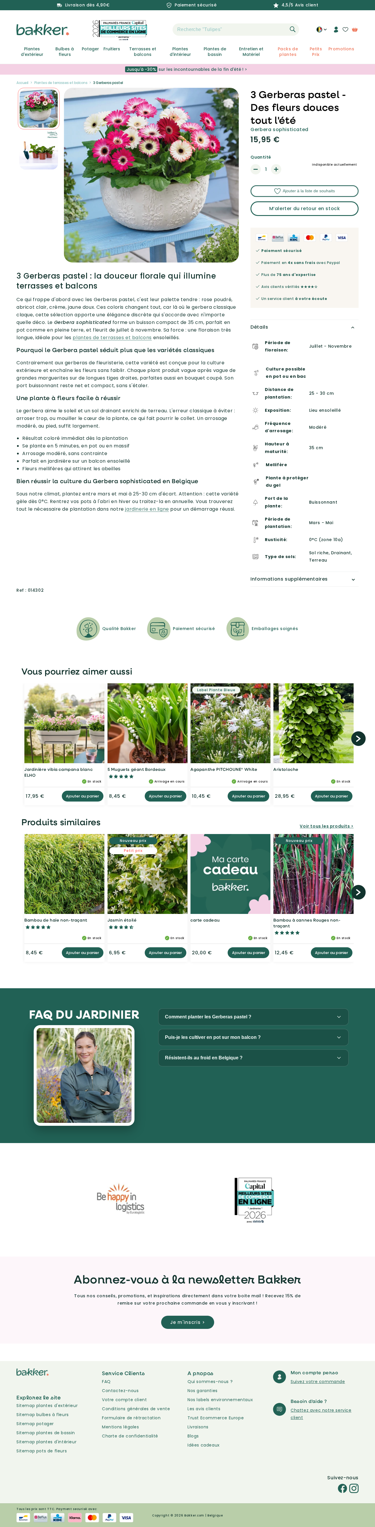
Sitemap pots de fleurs (41, 1451)
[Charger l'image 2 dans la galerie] (38, 108)
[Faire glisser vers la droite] (358, 738)
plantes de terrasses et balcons (112, 337)
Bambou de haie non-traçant (55, 920)
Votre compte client (124, 1400)
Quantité (260, 157)
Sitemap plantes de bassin (45, 1433)
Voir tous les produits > (326, 826)
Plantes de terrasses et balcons (61, 82)
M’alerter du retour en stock (304, 208)
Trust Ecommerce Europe (216, 1418)
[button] (162, 29)
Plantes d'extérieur (32, 51)
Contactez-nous (120, 1391)
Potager (90, 49)
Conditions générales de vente (136, 1409)
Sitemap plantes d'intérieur (46, 1442)
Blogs (193, 1436)
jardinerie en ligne (147, 509)
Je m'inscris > (187, 1322)
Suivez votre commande (318, 1381)
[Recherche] (292, 29)
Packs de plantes (288, 51)
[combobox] (236, 29)
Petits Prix (316, 51)
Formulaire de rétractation (131, 1418)
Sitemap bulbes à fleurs (42, 1415)
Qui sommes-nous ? (210, 1381)
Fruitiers (111, 49)
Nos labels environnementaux (220, 1400)
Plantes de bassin (215, 51)
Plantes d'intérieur (180, 51)
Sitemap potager (35, 1424)
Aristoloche (286, 769)
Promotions (341, 49)
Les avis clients (204, 1409)
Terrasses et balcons (142, 51)
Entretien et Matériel (251, 51)
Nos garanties (203, 1391)
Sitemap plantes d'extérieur (47, 1405)
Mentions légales (120, 1427)
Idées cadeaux (204, 1445)
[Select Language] (321, 31)
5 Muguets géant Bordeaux (137, 769)
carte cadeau (204, 920)
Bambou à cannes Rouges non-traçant (306, 923)
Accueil (22, 82)
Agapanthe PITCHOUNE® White (224, 769)
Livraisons (198, 1427)
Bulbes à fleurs (64, 51)
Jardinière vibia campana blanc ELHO (58, 772)
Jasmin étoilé (122, 920)
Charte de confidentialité (130, 1436)
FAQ (106, 1381)
